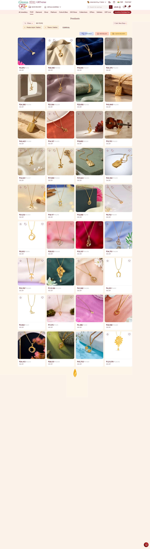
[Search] (110, 7)
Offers (92, 12)
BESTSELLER (103, 33)
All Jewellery (23, 12)
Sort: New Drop (120, 23)
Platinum (54, 12)
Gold (31, 12)
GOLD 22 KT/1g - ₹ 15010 (97, 2)
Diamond (39, 12)
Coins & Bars (63, 12)
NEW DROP (88, 33)
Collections (83, 12)
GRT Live (108, 12)
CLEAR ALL (66, 27)
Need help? (128, 2)
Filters (29, 23)
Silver (46, 12)
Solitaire (99, 12)
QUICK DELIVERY (120, 33)
